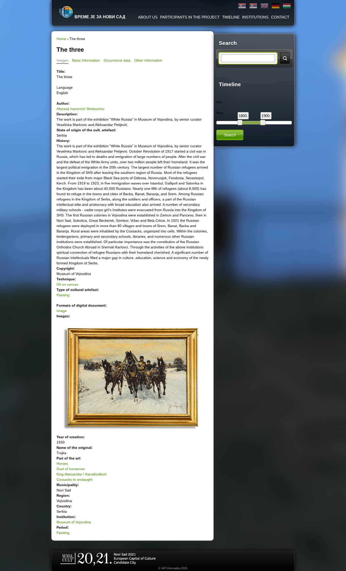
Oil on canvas (67, 284)
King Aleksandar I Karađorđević (81, 474)
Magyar (287, 6)
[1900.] (262, 122)
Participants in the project (190, 17)
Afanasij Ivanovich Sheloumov (80, 109)
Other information (148, 60)
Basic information (86, 60)
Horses (62, 464)
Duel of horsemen (70, 469)
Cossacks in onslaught (74, 479)
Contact (280, 17)
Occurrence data (117, 60)
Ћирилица (242, 6)
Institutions (255, 17)
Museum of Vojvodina (73, 522)
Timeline (231, 17)
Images (62, 60)
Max (219, 113)
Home (61, 39)
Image (61, 311)
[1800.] (239, 122)
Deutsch (275, 6)
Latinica (253, 6)
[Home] (66, 12)
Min (219, 102)
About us (148, 17)
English (264, 6)
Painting (62, 295)
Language (64, 87)
